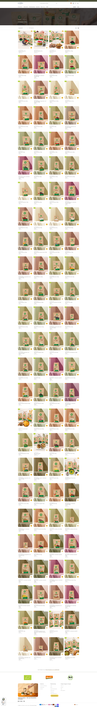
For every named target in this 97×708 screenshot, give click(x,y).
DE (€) (77, 704)
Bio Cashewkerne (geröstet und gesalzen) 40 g (25, 555)
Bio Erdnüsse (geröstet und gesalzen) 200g (70, 127)
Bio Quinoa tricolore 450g (24, 503)
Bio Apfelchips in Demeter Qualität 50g (39, 76)
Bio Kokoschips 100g (38, 227)
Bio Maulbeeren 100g (23, 302)
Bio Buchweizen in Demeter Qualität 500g (24, 529)
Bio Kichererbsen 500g (54, 202)
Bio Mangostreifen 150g (69, 276)
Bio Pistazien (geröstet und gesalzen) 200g (24, 353)
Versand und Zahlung (43, 685)
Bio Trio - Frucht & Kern (23, 428)
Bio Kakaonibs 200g (38, 202)
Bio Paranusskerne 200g (23, 326)
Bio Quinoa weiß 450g (54, 352)
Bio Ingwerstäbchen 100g (23, 202)
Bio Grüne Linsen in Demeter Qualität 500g (24, 177)
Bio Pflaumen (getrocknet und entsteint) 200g (55, 327)
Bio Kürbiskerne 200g (23, 252)
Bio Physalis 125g (22, 631)
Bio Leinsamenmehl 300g (54, 252)
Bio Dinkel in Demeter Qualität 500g (71, 555)
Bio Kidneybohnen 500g (23, 227)
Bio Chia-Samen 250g (38, 126)
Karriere (62, 687)
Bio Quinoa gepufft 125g (38, 352)
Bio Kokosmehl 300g (69, 227)
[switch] (3, 704)
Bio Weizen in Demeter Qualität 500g (71, 631)
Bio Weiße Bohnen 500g (69, 428)
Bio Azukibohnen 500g (69, 75)
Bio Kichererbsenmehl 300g (39, 605)
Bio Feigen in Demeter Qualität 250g (40, 580)
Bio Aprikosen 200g (53, 75)
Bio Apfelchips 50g (53, 503)
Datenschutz (52, 690)
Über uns (43, 6)
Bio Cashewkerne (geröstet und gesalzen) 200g (40, 101)
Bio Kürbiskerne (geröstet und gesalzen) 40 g (24, 658)
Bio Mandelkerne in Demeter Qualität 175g (70, 606)
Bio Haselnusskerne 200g (70, 176)
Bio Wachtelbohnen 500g (39, 428)
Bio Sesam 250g (37, 377)
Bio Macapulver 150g (69, 252)
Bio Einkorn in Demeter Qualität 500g (25, 580)
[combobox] (48, 3)
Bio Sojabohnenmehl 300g (70, 377)
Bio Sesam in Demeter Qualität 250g (56, 378)
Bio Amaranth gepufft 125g (39, 503)
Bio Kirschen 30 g (37, 657)
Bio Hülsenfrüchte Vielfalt (70, 657)
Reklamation (42, 687)
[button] (78, 3)
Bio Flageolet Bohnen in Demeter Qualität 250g (56, 580)
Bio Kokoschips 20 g (53, 227)
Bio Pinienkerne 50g (69, 326)
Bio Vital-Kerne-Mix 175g (69, 453)
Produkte (20, 6)
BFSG (51, 687)
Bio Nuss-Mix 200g (68, 302)
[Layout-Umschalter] (75, 28)
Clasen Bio (24, 19)
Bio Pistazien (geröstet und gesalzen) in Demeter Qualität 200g (40, 632)
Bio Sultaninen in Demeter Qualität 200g (70, 404)
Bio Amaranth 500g (22, 75)
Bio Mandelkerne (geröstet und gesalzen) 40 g (56, 606)
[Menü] (5, 698)
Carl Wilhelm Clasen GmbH (25, 705)
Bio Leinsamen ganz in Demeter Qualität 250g (40, 478)
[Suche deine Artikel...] (56, 3)
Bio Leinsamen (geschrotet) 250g (40, 252)
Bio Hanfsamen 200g (54, 176)
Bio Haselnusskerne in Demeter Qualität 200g (56, 658)
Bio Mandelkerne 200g (38, 276)
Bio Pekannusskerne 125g (39, 326)
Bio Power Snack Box (54, 631)
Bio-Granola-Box (37, 453)
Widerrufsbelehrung (54, 693)
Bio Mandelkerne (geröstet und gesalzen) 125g (24, 277)
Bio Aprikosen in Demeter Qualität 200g (70, 504)
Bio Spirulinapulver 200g (39, 403)
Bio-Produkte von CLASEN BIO (52, 669)
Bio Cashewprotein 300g (23, 126)
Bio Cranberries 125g (38, 554)
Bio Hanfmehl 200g (38, 176)
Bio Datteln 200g (53, 126)
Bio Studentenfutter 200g (55, 403)
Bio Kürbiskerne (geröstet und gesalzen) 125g (24, 478)
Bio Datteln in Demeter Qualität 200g (56, 555)
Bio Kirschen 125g (53, 453)
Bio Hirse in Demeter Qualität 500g (24, 606)
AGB (51, 685)
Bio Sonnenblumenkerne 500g (24, 403)
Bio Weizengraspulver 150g (24, 453)
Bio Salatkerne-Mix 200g (23, 377)
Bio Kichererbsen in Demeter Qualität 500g (70, 203)
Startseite (19, 19)
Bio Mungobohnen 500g (38, 302)
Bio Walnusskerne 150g (54, 428)
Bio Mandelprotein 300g (54, 276)
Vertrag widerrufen (54, 695)
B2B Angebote (63, 690)
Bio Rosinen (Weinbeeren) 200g (71, 352)
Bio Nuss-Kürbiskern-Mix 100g (55, 302)
